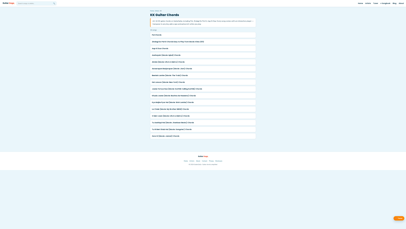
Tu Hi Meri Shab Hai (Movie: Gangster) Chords (172, 129)
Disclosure (218, 161)
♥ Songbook (385, 3)
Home (360, 3)
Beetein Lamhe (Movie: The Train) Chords (170, 75)
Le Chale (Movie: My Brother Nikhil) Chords (170, 109)
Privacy (211, 161)
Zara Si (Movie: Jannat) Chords (165, 136)
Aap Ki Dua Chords (160, 48)
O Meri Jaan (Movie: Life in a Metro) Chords (171, 116)
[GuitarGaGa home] (8, 3)
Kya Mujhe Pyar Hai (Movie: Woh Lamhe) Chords (173, 102)
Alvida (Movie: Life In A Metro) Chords (168, 62)
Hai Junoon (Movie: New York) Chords (168, 82)
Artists (368, 3)
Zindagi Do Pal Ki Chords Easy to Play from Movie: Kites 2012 (178, 41)
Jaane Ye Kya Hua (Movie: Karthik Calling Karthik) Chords (177, 89)
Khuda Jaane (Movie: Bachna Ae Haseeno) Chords (174, 95)
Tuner (375, 3)
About (401, 3)
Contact (204, 161)
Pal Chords (156, 35)
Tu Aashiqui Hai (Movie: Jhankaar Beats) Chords (173, 122)
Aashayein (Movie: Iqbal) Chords (166, 55)
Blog (394, 3)
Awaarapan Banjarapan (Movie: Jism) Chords (172, 68)
